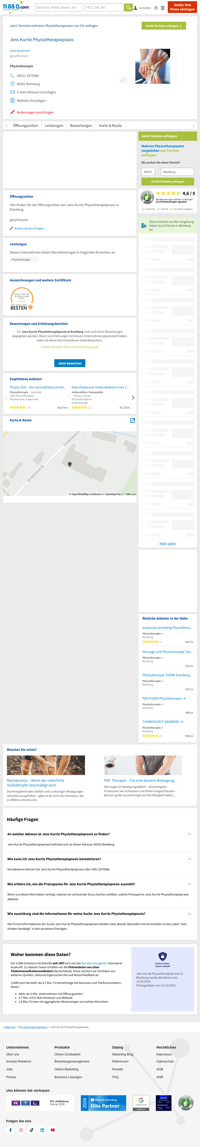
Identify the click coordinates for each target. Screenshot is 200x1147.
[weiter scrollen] (193, 125)
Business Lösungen (68, 1077)
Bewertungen (81, 125)
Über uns (12, 1054)
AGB (159, 1069)
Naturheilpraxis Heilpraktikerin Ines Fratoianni (101, 387)
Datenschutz (165, 1061)
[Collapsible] (189, 834)
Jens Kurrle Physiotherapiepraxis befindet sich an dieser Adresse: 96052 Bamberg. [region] (61, 844)
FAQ (115, 1077)
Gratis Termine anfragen (162, 26)
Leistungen (54, 125)
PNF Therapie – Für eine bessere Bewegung (139, 780)
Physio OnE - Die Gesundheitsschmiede (38, 387)
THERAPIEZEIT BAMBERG (160, 721)
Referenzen (120, 1061)
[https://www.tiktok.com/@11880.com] (31, 1130)
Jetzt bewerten (69, 363)
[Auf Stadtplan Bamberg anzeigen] (132, 420)
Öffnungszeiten (25, 125)
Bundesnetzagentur (95, 963)
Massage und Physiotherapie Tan (166, 651)
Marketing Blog (122, 1054)
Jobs (9, 1069)
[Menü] (164, 8)
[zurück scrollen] (6, 125)
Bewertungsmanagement (71, 1061)
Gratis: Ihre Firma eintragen (182, 7)
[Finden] (128, 7)
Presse (11, 1077)
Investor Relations (18, 1061)
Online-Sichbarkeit (67, 1054)
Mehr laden (168, 543)
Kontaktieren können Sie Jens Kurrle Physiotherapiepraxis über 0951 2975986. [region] (58, 869)
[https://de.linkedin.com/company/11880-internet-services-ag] (42, 1130)
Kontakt (117, 1069)
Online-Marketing (66, 1069)
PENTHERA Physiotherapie (161, 698)
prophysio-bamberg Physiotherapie (167, 627)
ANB (159, 1077)
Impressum (164, 1054)
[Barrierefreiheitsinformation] (157, 8)
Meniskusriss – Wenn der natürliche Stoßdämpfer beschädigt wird (35, 782)
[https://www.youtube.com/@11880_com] (52, 1130)
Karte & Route (110, 125)
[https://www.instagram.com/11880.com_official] (21, 1130)
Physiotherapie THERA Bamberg (165, 675)
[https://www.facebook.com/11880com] (10, 1130)
